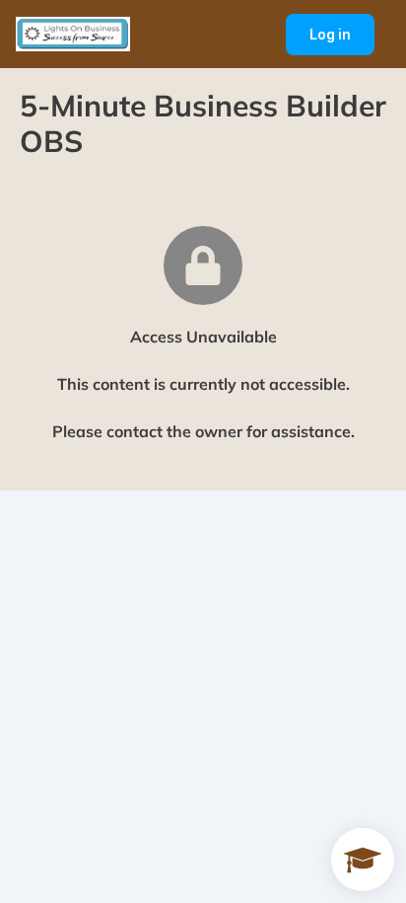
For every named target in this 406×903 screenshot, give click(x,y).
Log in (341, 40)
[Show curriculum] (362, 859)
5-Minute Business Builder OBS (203, 123)
